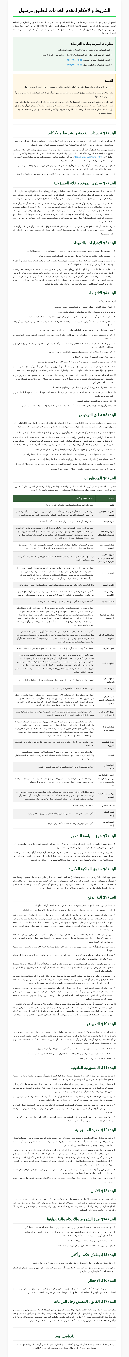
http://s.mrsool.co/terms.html (88, 157)
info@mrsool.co (74, 64)
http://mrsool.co (74, 59)
